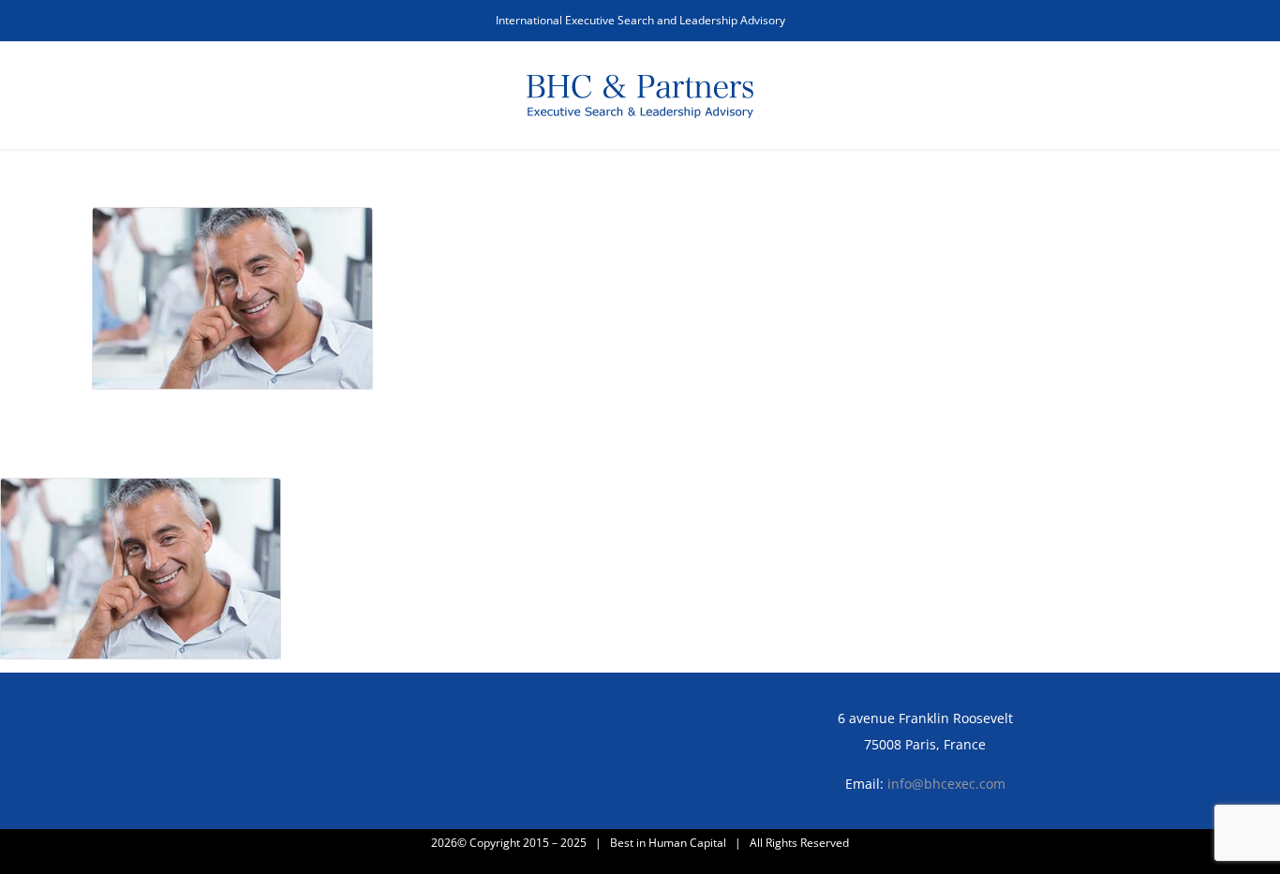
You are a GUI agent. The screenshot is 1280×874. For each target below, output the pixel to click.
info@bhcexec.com (946, 784)
